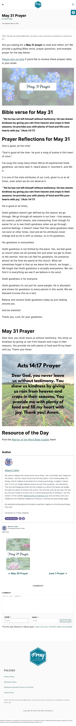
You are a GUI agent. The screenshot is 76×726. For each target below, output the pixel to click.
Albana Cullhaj (8, 19)
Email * (35, 617)
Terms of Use (9, 693)
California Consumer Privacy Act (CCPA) (18, 687)
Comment (6, 593)
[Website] (20, 518)
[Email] (23, 518)
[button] (73, 12)
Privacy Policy (9, 677)
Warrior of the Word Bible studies (30, 439)
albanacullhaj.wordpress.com (36, 496)
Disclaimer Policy (10, 682)
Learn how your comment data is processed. (53, 627)
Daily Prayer (5, 532)
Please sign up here (13, 59)
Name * (8, 617)
